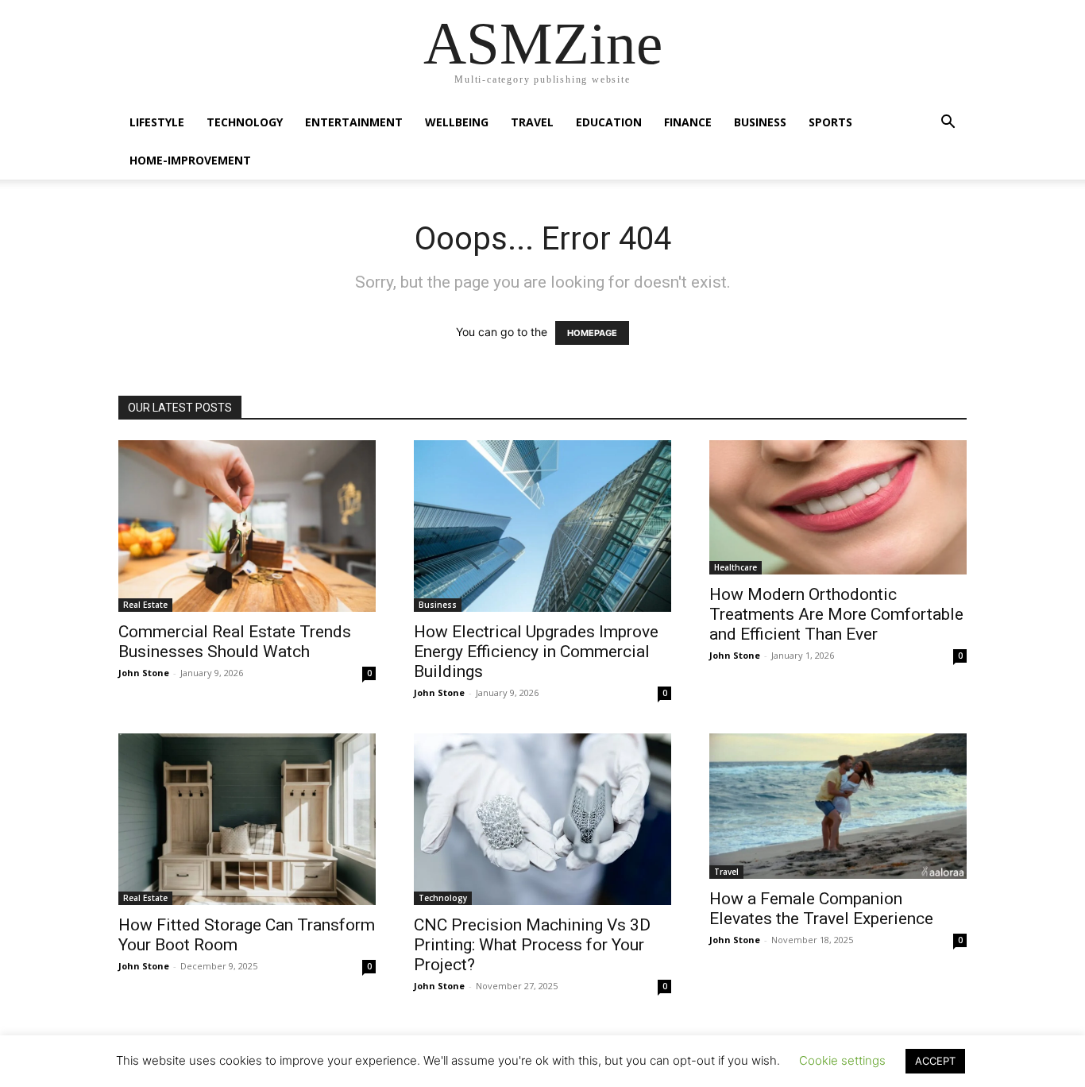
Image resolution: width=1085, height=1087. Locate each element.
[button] (948, 123)
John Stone (143, 673)
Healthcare (735, 567)
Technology (245, 122)
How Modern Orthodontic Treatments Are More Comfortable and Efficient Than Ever (836, 614)
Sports (830, 122)
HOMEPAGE (592, 332)
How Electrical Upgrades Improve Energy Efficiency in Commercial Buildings (536, 651)
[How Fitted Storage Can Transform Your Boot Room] (247, 819)
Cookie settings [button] (842, 1060)
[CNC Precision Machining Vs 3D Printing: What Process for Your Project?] (542, 819)
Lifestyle (156, 122)
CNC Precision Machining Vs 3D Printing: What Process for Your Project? (532, 944)
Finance (688, 122)
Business (760, 122)
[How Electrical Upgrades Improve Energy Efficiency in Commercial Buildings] (542, 526)
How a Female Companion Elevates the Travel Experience (821, 908)
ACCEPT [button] (935, 1060)
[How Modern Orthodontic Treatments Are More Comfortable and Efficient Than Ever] (838, 507)
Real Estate (145, 604)
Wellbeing (456, 122)
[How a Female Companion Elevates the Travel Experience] (838, 806)
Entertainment (354, 122)
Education (609, 122)
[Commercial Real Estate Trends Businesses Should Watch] (247, 526)
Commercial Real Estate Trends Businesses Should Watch (234, 641)
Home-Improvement (190, 160)
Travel (532, 122)
